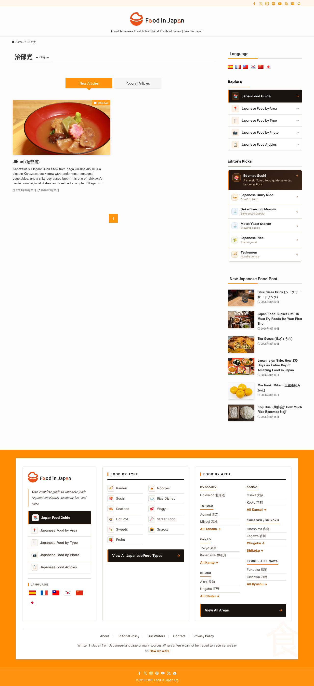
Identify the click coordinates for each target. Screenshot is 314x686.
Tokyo (208, 548)
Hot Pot (118, 519)
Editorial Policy (128, 636)
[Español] (32, 593)
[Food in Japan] (157, 19)
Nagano (209, 589)
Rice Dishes (162, 498)
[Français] (44, 593)
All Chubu (208, 596)
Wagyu (159, 509)
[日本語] (32, 602)
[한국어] (67, 593)
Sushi (117, 498)
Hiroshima (258, 529)
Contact (179, 636)
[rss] (286, 3)
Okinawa (257, 577)
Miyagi (208, 521)
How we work (159, 651)
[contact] (292, 3)
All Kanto (207, 562)
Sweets (118, 529)
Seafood (119, 509)
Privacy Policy (204, 636)
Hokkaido (212, 495)
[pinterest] (273, 3)
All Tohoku (208, 529)
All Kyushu (255, 584)
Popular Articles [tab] (138, 83)
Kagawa (256, 536)
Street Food (162, 519)
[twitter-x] (261, 3)
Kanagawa (213, 555)
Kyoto (255, 502)
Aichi (207, 582)
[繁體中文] (56, 593)
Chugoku (254, 543)
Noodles (160, 488)
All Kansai (255, 509)
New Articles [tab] (89, 83)
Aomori (209, 514)
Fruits (117, 539)
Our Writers (156, 636)
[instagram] (267, 3)
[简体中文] (79, 593)
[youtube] (280, 3)
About (104, 636)
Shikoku (253, 550)
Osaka (255, 495)
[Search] (299, 3)
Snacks (159, 529)
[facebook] (254, 3)
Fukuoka (257, 570)
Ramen (118, 488)
